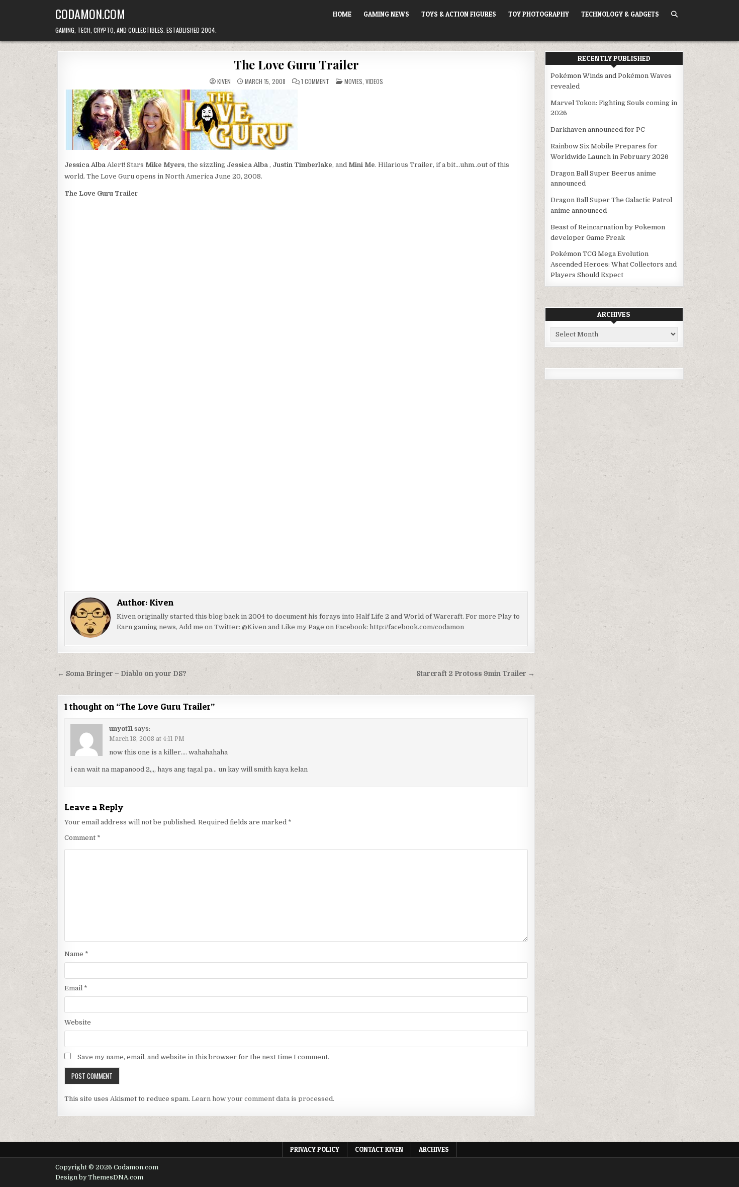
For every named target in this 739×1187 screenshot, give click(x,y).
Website (77, 1022)
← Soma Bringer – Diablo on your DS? (122, 673)
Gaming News (386, 14)
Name (76, 954)
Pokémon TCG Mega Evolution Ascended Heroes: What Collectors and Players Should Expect (613, 264)
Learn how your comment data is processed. (263, 1099)
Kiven (224, 81)
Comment (82, 837)
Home (342, 14)
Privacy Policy (314, 1149)
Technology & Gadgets (620, 14)
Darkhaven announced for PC (597, 129)
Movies (353, 81)
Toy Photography (538, 14)
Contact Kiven (379, 1149)
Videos (374, 81)
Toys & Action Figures (458, 14)
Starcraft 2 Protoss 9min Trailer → (475, 673)
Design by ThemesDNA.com (99, 1177)
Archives (434, 1149)
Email (75, 988)
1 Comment (315, 81)
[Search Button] (674, 14)
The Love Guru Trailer (296, 64)
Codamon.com (90, 14)
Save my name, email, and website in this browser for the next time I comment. (203, 1057)
